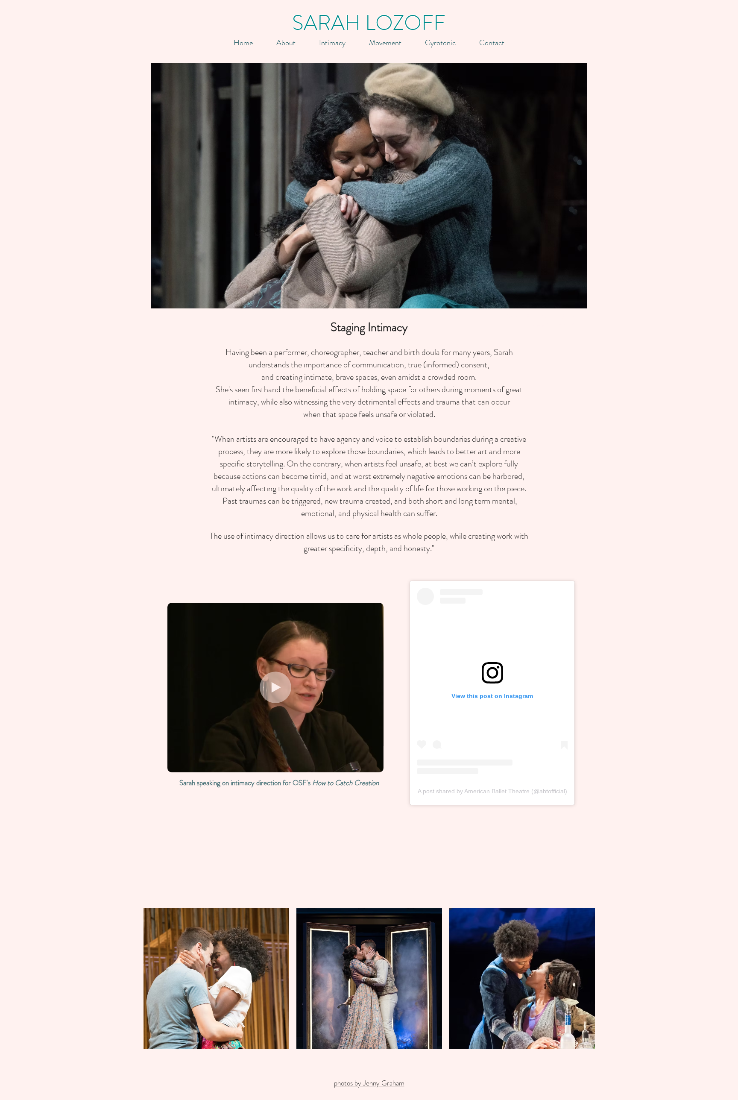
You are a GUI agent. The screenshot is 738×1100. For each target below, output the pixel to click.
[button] (285, 42)
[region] (369, 185)
